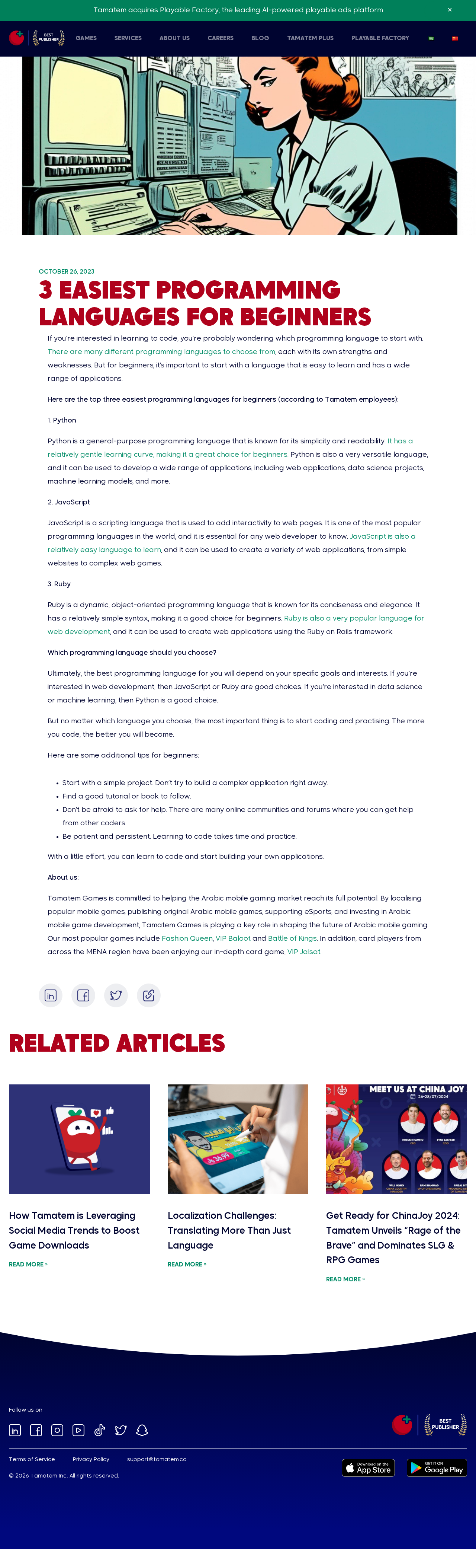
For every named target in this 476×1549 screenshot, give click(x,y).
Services (128, 39)
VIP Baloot (232, 939)
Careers (221, 39)
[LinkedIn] (50, 995)
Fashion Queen (186, 939)
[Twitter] (116, 995)
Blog (260, 39)
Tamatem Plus (310, 39)
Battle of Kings (291, 939)
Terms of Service (32, 1459)
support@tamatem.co (157, 1459)
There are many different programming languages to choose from (161, 352)
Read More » (28, 1265)
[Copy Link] (149, 995)
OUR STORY (66, 39)
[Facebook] (83, 995)
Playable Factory (380, 39)
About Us (175, 39)
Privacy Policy (91, 1459)
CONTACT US (154, 39)
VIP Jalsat (303, 952)
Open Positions (207, 39)
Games (86, 39)
